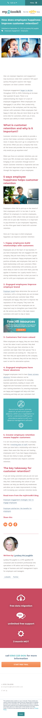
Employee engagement (12, 31)
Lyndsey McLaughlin (32, 28)
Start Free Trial (21, 664)
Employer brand (9, 291)
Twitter (15, 577)
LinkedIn (7, 577)
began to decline (27, 90)
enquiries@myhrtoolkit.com (13, 687)
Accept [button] (21, 714)
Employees (24, 31)
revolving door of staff (19, 445)
